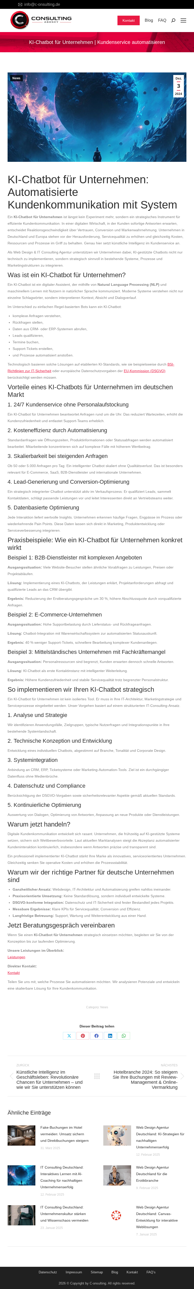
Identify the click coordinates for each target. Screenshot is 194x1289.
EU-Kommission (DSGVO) (144, 371)
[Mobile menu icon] (183, 20)
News (16, 78)
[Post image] (21, 1135)
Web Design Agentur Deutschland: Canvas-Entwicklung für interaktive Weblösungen (157, 1217)
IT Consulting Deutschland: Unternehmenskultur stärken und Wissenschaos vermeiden (64, 1213)
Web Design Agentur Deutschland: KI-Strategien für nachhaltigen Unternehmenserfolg (160, 1137)
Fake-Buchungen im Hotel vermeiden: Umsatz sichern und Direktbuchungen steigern (64, 1134)
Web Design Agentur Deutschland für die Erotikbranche (152, 1173)
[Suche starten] (173, 20)
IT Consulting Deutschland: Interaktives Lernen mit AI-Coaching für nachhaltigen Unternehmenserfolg (62, 1177)
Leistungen (16, 957)
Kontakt (14, 973)
